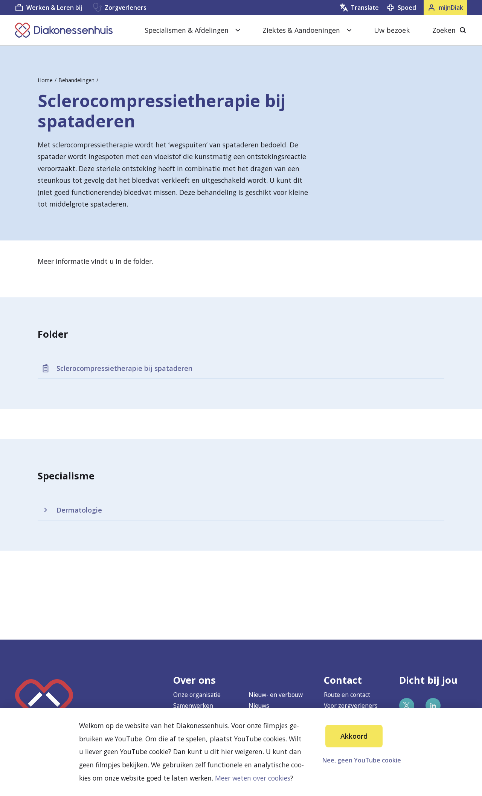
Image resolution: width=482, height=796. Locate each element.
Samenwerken (193, 705)
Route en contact (347, 694)
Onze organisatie (197, 694)
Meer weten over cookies (252, 777)
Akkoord (354, 736)
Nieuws (259, 705)
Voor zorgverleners (351, 705)
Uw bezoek (392, 30)
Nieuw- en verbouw (276, 694)
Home (45, 80)
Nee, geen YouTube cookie (361, 760)
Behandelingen (76, 80)
